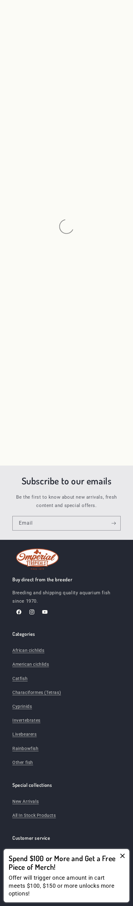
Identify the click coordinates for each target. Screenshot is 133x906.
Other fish (22, 762)
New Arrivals (25, 801)
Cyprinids (22, 706)
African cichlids (28, 650)
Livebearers (24, 734)
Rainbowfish (25, 748)
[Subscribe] (113, 523)
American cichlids (30, 664)
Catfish (20, 678)
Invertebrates (26, 720)
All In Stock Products (34, 815)
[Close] (122, 856)
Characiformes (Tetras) (36, 692)
